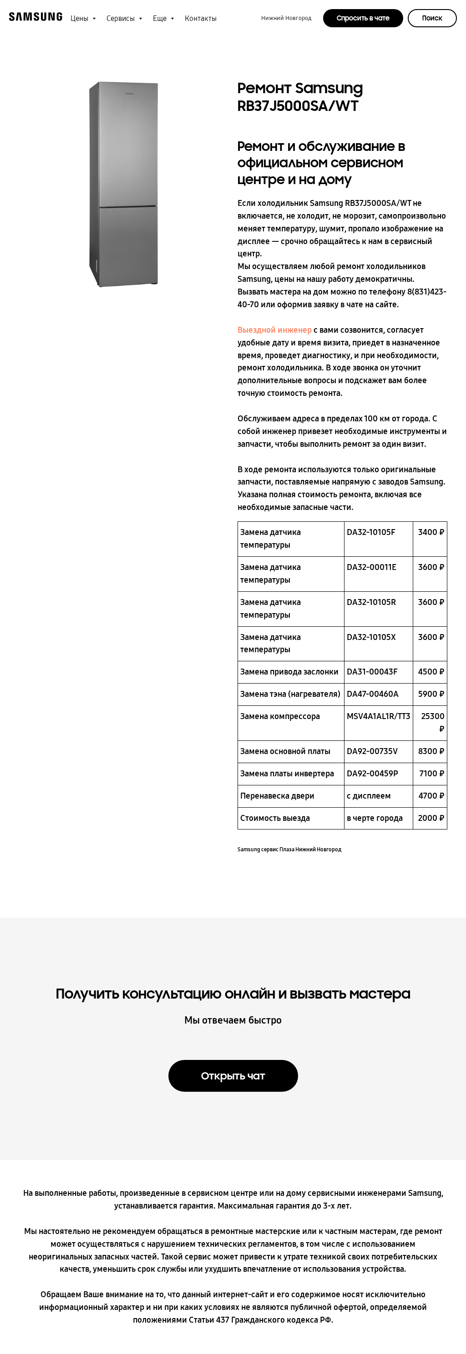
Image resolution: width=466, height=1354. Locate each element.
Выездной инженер (275, 330)
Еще (160, 18)
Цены (80, 18)
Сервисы (121, 18)
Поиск (432, 18)
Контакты (201, 18)
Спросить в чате (363, 18)
